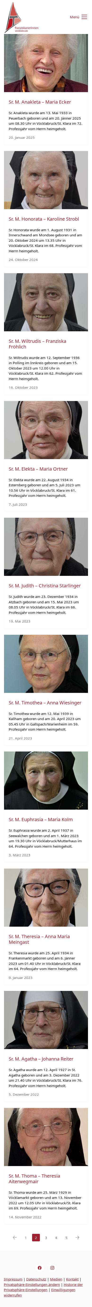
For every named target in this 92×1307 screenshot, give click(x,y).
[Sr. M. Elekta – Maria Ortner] (46, 430)
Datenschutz (36, 1279)
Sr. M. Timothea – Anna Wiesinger (45, 702)
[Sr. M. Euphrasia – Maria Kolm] (46, 781)
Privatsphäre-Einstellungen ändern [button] (32, 1284)
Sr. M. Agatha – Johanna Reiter (41, 1059)
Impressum (13, 1279)
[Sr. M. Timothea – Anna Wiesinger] (46, 664)
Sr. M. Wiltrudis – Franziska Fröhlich (37, 344)
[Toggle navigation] (75, 17)
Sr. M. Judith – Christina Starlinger (45, 585)
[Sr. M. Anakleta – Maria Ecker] (46, 63)
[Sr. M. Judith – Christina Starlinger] (46, 547)
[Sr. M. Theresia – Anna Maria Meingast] (46, 898)
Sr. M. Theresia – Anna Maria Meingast (39, 939)
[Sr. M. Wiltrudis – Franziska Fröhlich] (46, 302)
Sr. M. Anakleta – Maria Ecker (40, 102)
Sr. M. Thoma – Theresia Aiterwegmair (34, 1179)
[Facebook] (40, 1268)
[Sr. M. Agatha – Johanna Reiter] (46, 1020)
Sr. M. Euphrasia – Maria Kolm (41, 819)
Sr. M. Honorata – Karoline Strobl (44, 219)
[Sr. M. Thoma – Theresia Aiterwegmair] (46, 1137)
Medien (56, 1279)
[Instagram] (52, 1268)
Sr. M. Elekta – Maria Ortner (38, 469)
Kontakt (72, 1279)
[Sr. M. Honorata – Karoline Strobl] (46, 180)
